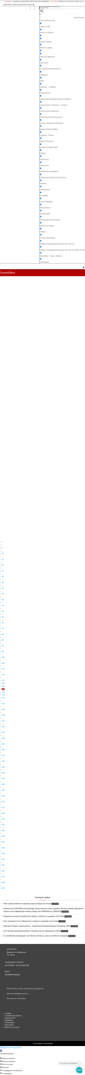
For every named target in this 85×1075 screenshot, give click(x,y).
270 (3, 871)
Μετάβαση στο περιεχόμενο (10, 1047)
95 (3, 652)
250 (3, 848)
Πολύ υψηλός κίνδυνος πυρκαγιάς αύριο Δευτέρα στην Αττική (27, 904)
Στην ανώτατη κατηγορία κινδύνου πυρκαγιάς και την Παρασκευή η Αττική (32, 931)
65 (3, 617)
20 (3, 565)
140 (3, 721)
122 (3, 695)
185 (3, 773)
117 (3, 680)
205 (3, 796)
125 (3, 703)
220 (3, 813)
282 (3, 888)
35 (3, 582)
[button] (1, 1050)
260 (3, 859)
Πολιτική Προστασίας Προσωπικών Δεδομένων (25, 988)
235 (3, 830)
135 (3, 715)
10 (3, 553)
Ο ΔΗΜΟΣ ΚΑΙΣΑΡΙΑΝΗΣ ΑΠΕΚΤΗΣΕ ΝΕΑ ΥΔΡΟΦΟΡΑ (26, 1)
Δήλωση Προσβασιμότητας (17, 993)
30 (3, 577)
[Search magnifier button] (41, 11)
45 (3, 594)
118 (3, 683)
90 (3, 646)
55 (3, 605)
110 (3, 669)
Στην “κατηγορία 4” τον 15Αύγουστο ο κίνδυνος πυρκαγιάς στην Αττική (30, 921)
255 (3, 854)
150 (3, 732)
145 (3, 727)
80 (3, 634)
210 (3, 802)
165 (3, 750)
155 (3, 738)
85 (3, 640)
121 (3, 692)
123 (3, 698)
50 (3, 600)
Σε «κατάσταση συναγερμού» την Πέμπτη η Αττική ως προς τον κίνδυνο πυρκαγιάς (35, 936)
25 (3, 571)
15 (3, 559)
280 (3, 882)
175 (3, 761)
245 (3, 842)
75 (3, 628)
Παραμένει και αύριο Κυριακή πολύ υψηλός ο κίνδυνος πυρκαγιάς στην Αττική (33, 916)
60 (3, 611)
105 (3, 663)
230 (3, 825)
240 (3, 836)
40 (3, 588)
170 (3, 755)
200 (3, 790)
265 (3, 865)
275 (3, 877)
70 (3, 623)
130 (3, 709)
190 (3, 779)
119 (3, 686)
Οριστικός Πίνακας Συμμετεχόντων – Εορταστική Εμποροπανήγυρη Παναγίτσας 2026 (36, 926)
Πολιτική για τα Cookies (16, 998)
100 (3, 657)
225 (3, 819)
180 (3, 767)
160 (3, 744)
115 (3, 675)
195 (3, 784)
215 (3, 807)
